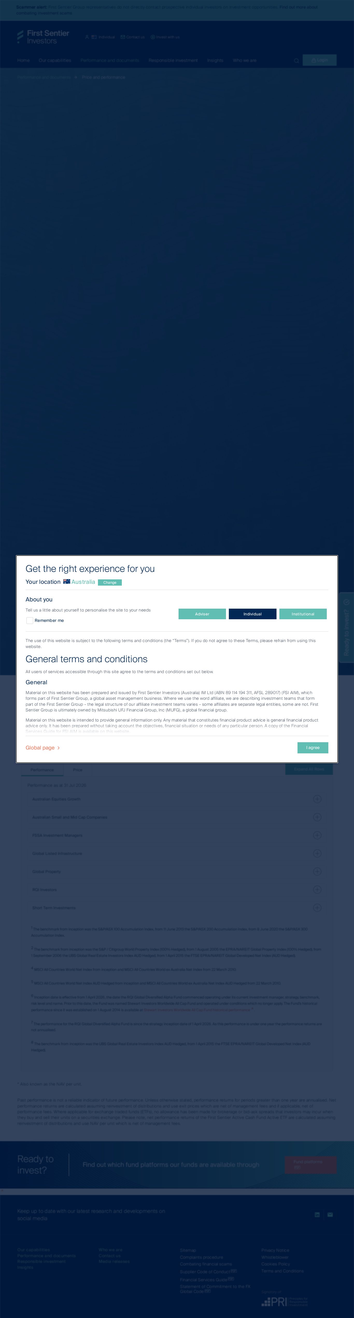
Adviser (202, 614)
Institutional (303, 614)
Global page (41, 747)
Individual (253, 614)
